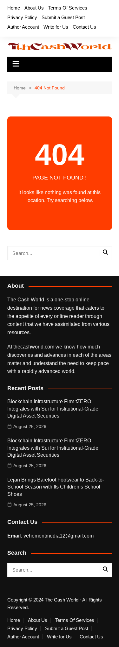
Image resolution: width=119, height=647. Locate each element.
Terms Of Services (67, 8)
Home (13, 8)
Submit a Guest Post (63, 17)
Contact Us (84, 27)
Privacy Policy (22, 17)
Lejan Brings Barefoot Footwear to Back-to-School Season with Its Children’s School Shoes (55, 487)
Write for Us (55, 27)
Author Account (23, 27)
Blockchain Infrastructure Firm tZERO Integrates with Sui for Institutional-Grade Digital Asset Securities (52, 408)
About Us (34, 8)
